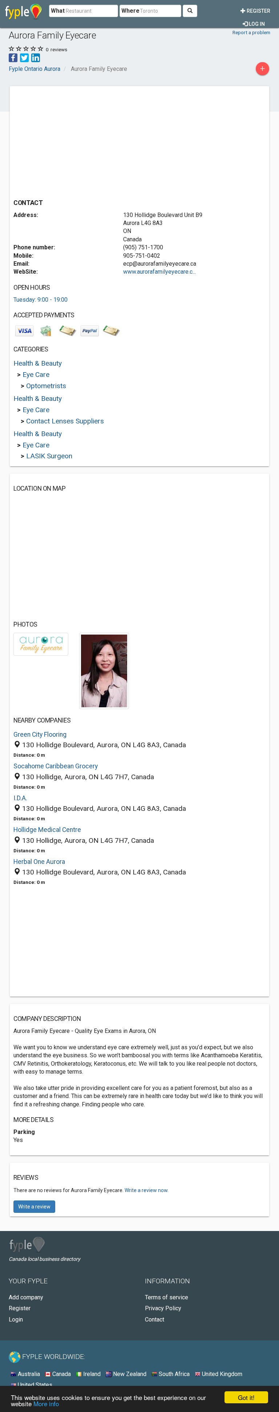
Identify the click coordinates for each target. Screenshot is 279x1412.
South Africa (173, 1374)
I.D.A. (20, 798)
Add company (26, 1297)
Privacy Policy (163, 1308)
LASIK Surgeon (49, 456)
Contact (154, 1319)
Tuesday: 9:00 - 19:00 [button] (40, 299)
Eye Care (36, 374)
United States (34, 1384)
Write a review (34, 1207)
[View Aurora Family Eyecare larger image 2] (104, 670)
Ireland (91, 1374)
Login (16, 1319)
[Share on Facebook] (13, 57)
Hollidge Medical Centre (47, 829)
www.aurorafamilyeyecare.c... (159, 271)
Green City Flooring (39, 734)
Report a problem (251, 32)
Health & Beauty (37, 363)
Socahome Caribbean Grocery (55, 766)
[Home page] (23, 11)
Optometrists (46, 386)
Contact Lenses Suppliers (65, 421)
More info (46, 1403)
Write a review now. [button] (147, 1190)
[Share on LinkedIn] (35, 57)
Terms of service (166, 1297)
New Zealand (129, 1374)
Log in (256, 24)
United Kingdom (221, 1374)
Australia (28, 1374)
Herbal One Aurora (39, 861)
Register (258, 11)
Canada (61, 1374)
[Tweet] (24, 57)
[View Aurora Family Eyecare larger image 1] (40, 643)
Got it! (246, 1397)
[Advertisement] (74, 141)
